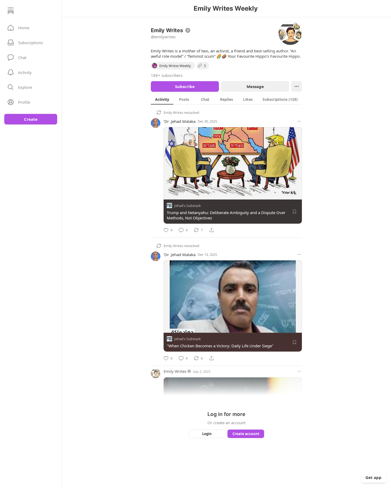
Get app (373, 477)
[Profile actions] (296, 86)
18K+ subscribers (166, 75)
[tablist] (226, 99)
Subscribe (185, 86)
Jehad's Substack (187, 205)
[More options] (299, 121)
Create (31, 119)
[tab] (162, 99)
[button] (30, 27)
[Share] (211, 230)
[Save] (294, 211)
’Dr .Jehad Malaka (180, 121)
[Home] (10, 10)
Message (255, 86)
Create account (245, 433)
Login (207, 433)
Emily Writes (173, 112)
